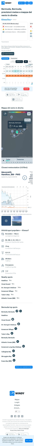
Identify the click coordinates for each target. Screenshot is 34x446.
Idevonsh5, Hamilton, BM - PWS (10, 173)
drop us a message (24, 428)
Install (26, 89)
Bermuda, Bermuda (15, 123)
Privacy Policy (13, 430)
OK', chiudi (29, 440)
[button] (27, 177)
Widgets (17, 405)
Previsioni (5, 58)
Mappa (17, 399)
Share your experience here (24, 367)
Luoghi (17, 402)
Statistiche (14, 58)
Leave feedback (9, 53)
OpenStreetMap (23, 157)
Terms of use (20, 430)
